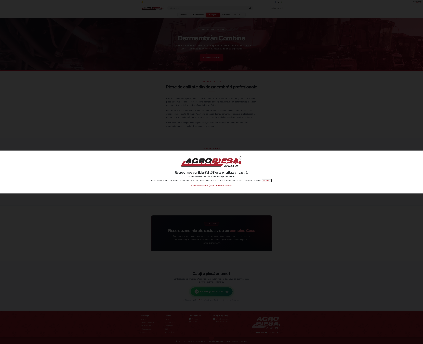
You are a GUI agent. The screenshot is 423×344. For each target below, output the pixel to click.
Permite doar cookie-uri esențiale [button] (221, 186)
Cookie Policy (266, 180)
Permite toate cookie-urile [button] (199, 186)
